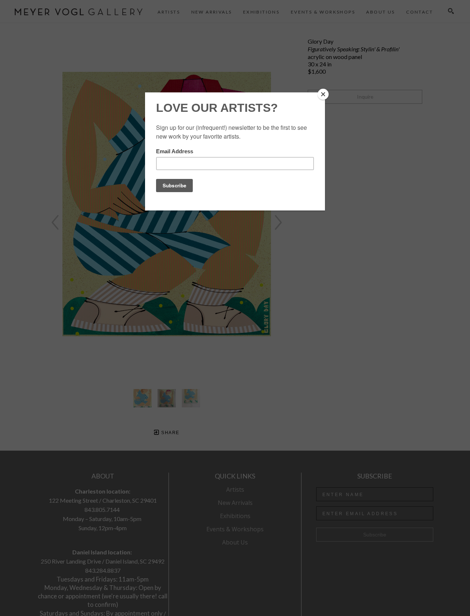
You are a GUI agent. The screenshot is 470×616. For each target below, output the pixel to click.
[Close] (323, 94)
